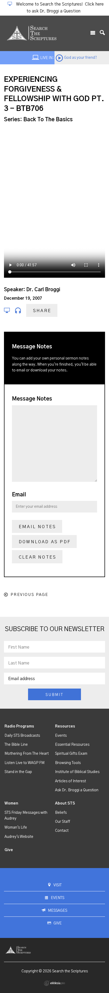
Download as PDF (45, 542)
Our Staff (62, 822)
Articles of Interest (70, 781)
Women (11, 803)
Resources (65, 726)
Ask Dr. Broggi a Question (76, 790)
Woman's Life (15, 827)
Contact (62, 831)
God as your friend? (80, 58)
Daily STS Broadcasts (22, 736)
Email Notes (37, 527)
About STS (65, 803)
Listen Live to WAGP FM (24, 763)
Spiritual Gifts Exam (71, 754)
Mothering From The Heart (26, 754)
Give (8, 850)
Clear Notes (37, 557)
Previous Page (29, 595)
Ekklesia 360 (54, 983)
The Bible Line (16, 745)
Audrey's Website (18, 837)
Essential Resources (72, 745)
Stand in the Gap (18, 772)
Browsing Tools (68, 763)
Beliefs (61, 813)
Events (61, 736)
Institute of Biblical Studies (77, 772)
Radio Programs (19, 726)
